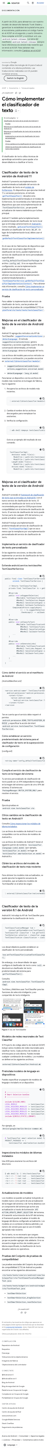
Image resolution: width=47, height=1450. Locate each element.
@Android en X (7, 1375)
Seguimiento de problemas (12, 1427)
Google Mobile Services (11, 1419)
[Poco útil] (20, 93)
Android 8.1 (36, 224)
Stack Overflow (8, 1423)
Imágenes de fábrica (10, 1361)
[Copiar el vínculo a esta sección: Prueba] (12, 296)
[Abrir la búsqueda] (28, 2)
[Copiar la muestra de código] (43, 398)
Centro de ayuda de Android (13, 1408)
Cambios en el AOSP (31, 50)
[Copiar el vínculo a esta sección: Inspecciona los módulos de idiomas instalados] (15, 1156)
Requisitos (6, 1349)
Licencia (6, 1440)
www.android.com (9, 1416)
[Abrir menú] (3, 3)
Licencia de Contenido (14, 1327)
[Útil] (16, 93)
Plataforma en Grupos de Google (14, 1390)
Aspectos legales (37, 1436)
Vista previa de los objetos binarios (15, 1357)
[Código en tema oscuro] (40, 398)
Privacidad (16, 1440)
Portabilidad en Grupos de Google (15, 1398)
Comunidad (23, 1436)
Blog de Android (8, 1382)
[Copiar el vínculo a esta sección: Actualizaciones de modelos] (35, 1193)
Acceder (40, 3)
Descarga (5, 1353)
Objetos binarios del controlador (14, 1365)
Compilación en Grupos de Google (15, 1394)
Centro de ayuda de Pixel (11, 1412)
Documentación (11, 10)
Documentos (13, 88)
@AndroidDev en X (9, 1379)
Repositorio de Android (10, 1345)
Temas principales (27, 88)
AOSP (4, 88)
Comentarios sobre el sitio (33, 1440)
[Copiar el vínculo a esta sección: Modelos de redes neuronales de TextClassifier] (14, 1040)
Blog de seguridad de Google (13, 1386)
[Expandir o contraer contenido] (17, 118)
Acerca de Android (9, 1436)
